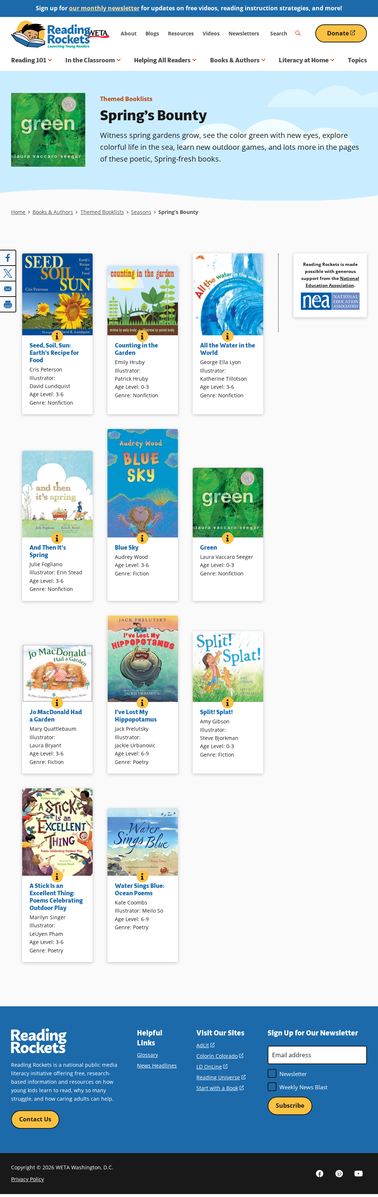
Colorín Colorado (219, 1055)
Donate (347, 36)
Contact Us (35, 1119)
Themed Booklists (126, 99)
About (129, 33)
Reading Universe (220, 1077)
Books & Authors (52, 211)
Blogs (152, 33)
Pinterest (339, 1173)
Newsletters (243, 33)
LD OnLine (211, 1066)
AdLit (205, 1045)
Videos (211, 33)
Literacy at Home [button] (304, 60)
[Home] (50, 34)
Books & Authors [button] (235, 60)
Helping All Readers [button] (162, 60)
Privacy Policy (27, 1179)
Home (18, 211)
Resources (181, 33)
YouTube (359, 1173)
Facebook (320, 1173)
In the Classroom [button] (90, 60)
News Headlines (157, 1065)
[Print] (8, 304)
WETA (98, 33)
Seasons (141, 211)
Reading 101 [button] (28, 60)
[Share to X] (8, 273)
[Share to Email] (8, 289)
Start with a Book (220, 1088)
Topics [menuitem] (357, 60)
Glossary (147, 1054)
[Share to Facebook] (8, 258)
